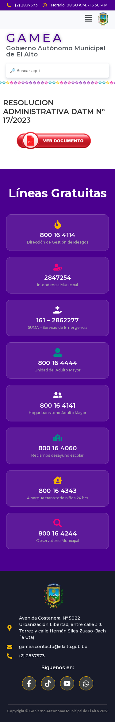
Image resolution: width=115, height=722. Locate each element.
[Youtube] (67, 683)
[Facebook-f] (29, 683)
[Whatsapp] (86, 683)
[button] (88, 19)
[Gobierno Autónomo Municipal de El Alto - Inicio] (54, 596)
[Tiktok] (48, 683)
